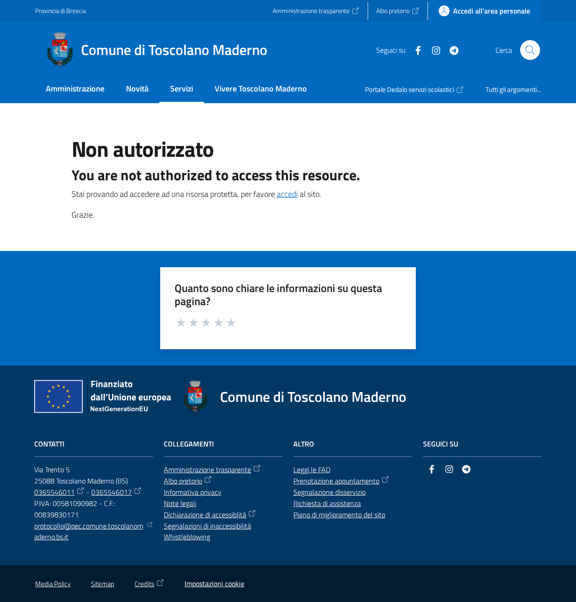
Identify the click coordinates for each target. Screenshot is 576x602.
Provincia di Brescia (60, 10)
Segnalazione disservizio (329, 492)
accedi (287, 194)
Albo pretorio (183, 480)
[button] (530, 50)
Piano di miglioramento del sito (339, 514)
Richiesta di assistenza (327, 503)
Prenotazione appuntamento (336, 480)
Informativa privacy (192, 492)
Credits (144, 584)
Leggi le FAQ (312, 469)
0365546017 (111, 492)
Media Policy (53, 584)
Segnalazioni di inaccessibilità (207, 525)
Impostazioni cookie (214, 583)
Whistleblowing (187, 536)
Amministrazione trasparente (207, 469)
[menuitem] (75, 89)
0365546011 (54, 492)
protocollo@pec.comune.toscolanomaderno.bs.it (88, 531)
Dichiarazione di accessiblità (205, 514)
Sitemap (102, 584)
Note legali (180, 503)
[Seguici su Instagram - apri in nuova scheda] (432, 49)
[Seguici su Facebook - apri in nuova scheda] (414, 49)
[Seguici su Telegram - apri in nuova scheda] (450, 49)
